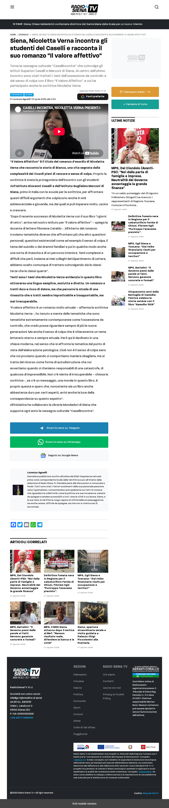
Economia (79, 701)
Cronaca (24, 35)
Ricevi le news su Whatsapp (63, 442)
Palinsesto (80, 674)
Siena (76, 721)
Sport (77, 707)
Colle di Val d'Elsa (84, 727)
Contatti (108, 681)
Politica (78, 694)
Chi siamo (109, 674)
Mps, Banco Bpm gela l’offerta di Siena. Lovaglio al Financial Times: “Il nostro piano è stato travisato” (86, 24)
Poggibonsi (80, 734)
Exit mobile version (85, 803)
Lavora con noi (112, 688)
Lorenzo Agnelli (22, 99)
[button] (12, 9)
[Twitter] (20, 524)
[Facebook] (13, 524)
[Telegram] (39, 524)
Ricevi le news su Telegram (63, 428)
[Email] (26, 524)
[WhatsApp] (33, 524)
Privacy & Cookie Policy (113, 696)
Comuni (78, 714)
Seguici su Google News (62, 455)
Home (13, 35)
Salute (77, 688)
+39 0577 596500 (21, 718)
